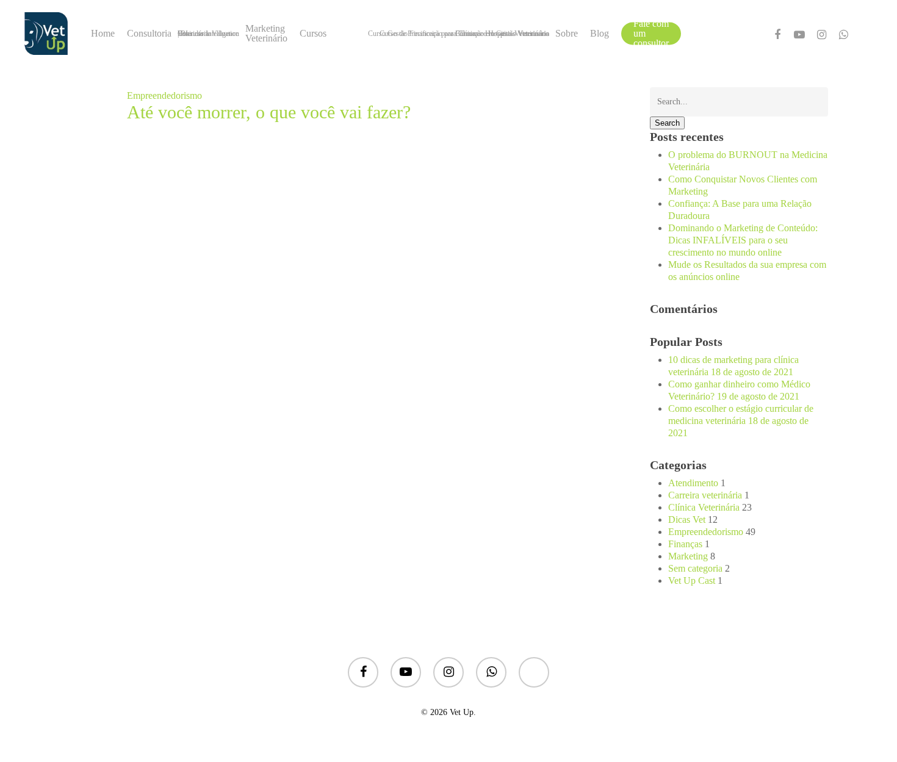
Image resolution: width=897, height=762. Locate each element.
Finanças (685, 544)
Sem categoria (695, 568)
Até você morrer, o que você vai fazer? (269, 112)
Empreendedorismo (164, 95)
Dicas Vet (686, 519)
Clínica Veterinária (704, 507)
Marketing (688, 556)
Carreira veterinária (705, 495)
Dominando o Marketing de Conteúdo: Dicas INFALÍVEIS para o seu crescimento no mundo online (743, 240)
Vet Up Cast (691, 580)
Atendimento (693, 483)
